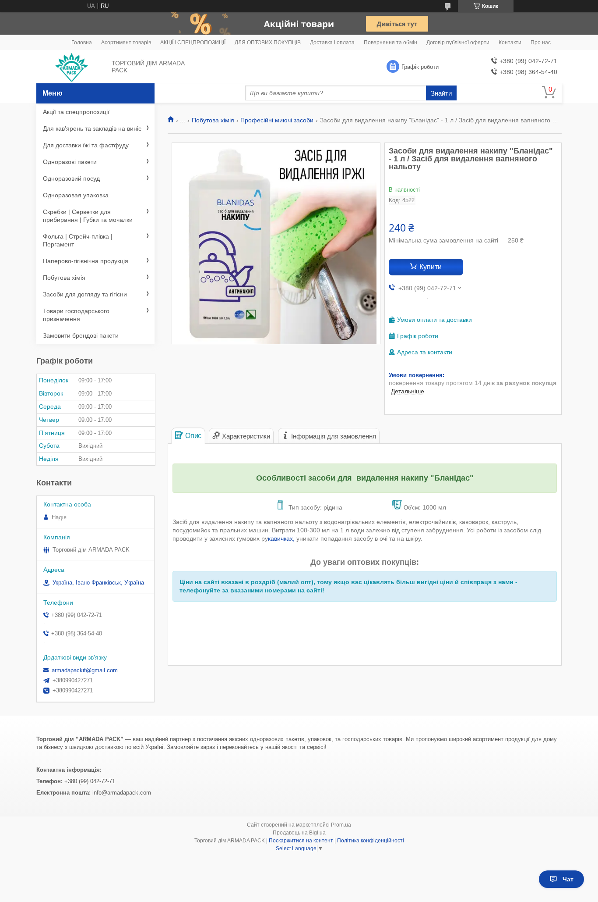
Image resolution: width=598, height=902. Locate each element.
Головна (81, 42)
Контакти (510, 42)
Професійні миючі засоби (276, 120)
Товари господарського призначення (76, 314)
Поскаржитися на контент (301, 841)
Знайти (441, 93)
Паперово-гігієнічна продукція (85, 260)
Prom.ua (341, 825)
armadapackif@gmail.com (85, 670)
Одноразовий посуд (71, 178)
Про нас (541, 42)
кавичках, (282, 538)
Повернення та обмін (390, 42)
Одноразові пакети (70, 161)
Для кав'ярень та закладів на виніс (92, 128)
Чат (568, 879)
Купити (430, 267)
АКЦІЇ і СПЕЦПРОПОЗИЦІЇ (192, 42)
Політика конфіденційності (370, 841)
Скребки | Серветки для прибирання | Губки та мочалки (88, 215)
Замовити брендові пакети (81, 335)
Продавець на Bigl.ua (299, 833)
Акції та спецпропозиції (76, 111)
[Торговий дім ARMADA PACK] (71, 67)
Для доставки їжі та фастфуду (86, 145)
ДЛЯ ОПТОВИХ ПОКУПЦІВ (268, 42)
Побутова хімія (213, 120)
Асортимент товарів (126, 42)
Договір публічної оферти (457, 42)
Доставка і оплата (332, 42)
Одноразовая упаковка (76, 195)
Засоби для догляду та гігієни (85, 294)
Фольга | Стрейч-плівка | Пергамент (78, 240)
